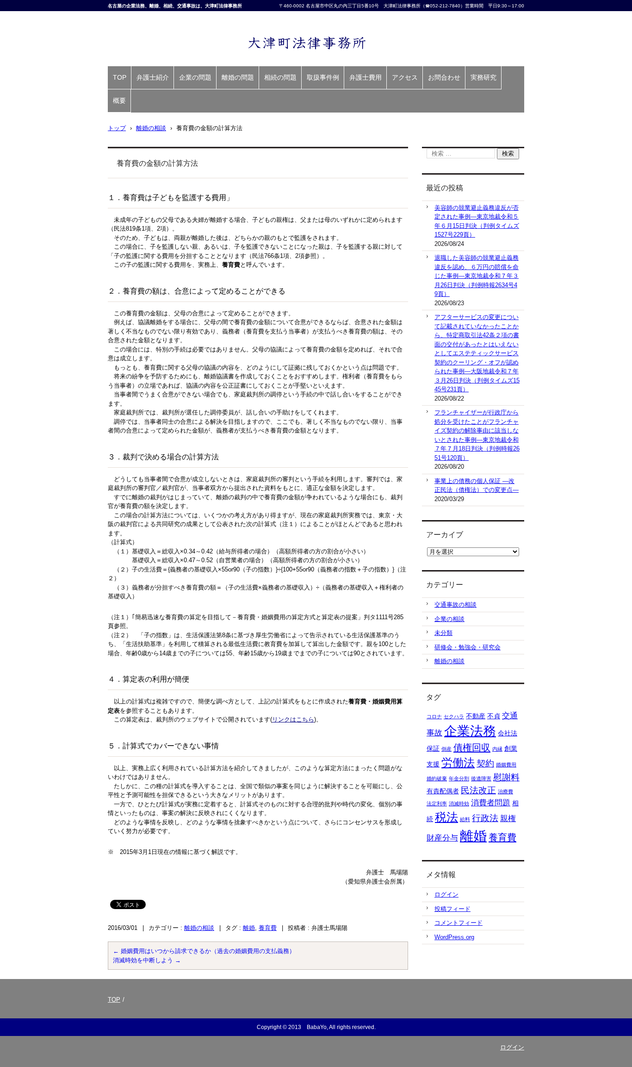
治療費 (505, 791)
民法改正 (478, 790)
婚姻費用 (506, 764)
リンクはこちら (293, 719)
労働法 (458, 763)
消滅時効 (459, 803)
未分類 (443, 632)
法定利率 (437, 803)
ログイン (446, 894)
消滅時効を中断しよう (147, 960)
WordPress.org (454, 937)
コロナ (434, 716)
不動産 (475, 716)
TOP (119, 77)
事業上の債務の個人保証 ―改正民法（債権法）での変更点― (476, 485)
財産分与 (442, 838)
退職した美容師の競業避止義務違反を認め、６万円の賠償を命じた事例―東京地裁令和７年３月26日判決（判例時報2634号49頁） (476, 275)
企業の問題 (195, 77)
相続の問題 (280, 77)
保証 (433, 748)
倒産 (446, 749)
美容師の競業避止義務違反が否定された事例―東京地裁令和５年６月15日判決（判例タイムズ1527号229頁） (476, 221)
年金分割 (459, 778)
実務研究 (483, 77)
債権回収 (471, 747)
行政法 (485, 818)
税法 (446, 817)
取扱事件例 (323, 77)
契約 (485, 763)
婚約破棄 (437, 778)
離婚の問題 (238, 77)
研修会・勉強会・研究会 (467, 647)
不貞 (493, 716)
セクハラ (454, 716)
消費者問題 (490, 802)
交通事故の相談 (455, 604)
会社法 (507, 733)
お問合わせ (444, 77)
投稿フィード (452, 908)
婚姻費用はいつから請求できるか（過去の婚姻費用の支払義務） (204, 951)
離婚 (249, 927)
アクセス (405, 77)
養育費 (268, 927)
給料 (465, 819)
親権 (508, 818)
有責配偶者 (443, 791)
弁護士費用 (365, 77)
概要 (119, 100)
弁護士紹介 (152, 77)
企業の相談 (449, 618)
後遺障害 (481, 778)
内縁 (497, 749)
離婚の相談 (199, 927)
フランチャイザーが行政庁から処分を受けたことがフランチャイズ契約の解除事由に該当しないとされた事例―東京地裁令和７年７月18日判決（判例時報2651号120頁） (477, 435)
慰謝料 (506, 777)
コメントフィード (458, 922)
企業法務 (470, 731)
